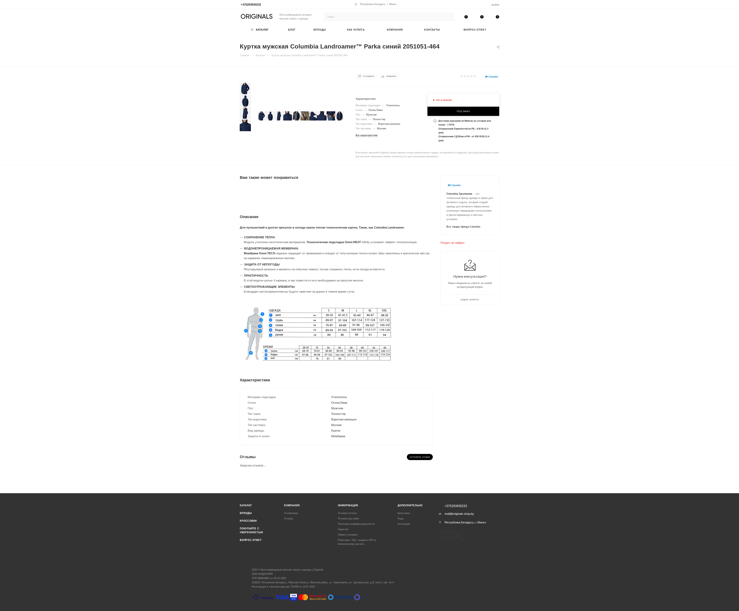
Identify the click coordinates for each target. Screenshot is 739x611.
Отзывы (288, 518)
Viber (463, 535)
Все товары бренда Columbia (463, 226)
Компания (291, 505)
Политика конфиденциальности (356, 523)
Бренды (246, 513)
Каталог (246, 505)
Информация (348, 505)
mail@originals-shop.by (459, 513)
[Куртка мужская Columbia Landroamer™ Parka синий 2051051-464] (261, 115)
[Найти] (449, 17)
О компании (291, 513)
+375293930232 (251, 4)
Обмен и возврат (348, 534)
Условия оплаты (347, 513)
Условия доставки (348, 518)
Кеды (401, 518)
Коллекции (404, 523)
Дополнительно (410, 505)
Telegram (453, 535)
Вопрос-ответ (251, 540)
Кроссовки (248, 520)
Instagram (443, 535)
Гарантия (343, 529)
